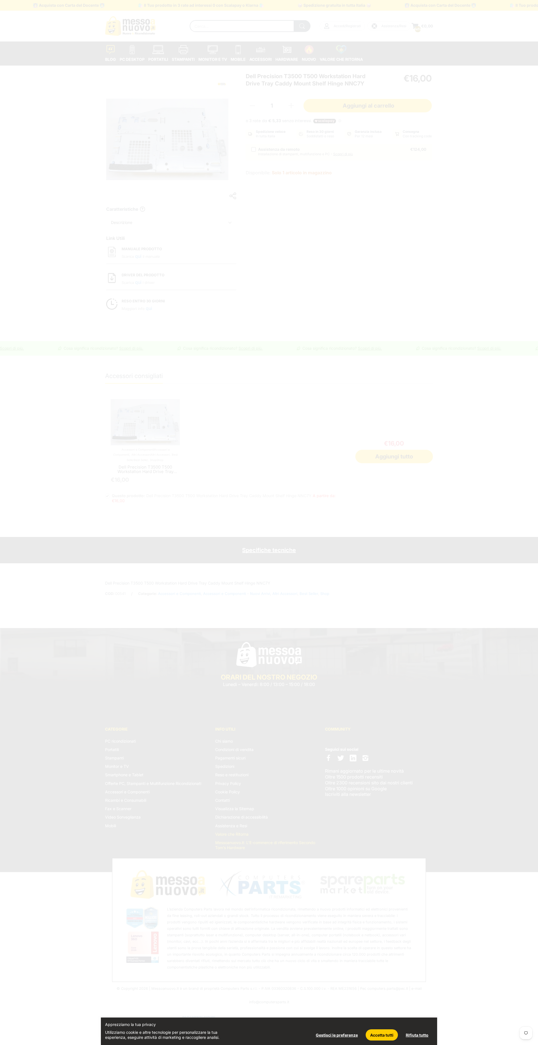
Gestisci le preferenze (337, 1035)
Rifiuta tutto (417, 1035)
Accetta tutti (381, 1035)
